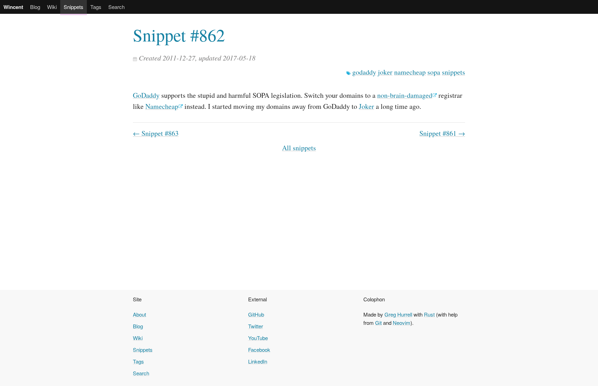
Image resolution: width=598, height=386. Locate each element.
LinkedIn (257, 361)
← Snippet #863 (156, 133)
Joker (366, 106)
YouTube (258, 337)
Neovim (401, 322)
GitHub (256, 314)
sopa (433, 72)
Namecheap (161, 106)
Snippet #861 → (442, 133)
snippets (453, 72)
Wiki (52, 6)
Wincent (13, 7)
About (139, 314)
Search (116, 6)
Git (378, 322)
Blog (35, 6)
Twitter (255, 326)
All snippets (299, 147)
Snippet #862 (179, 34)
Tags (95, 6)
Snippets (73, 6)
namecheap (410, 72)
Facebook (259, 349)
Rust (429, 314)
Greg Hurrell (398, 314)
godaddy (364, 72)
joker (385, 72)
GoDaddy (146, 95)
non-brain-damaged (404, 95)
